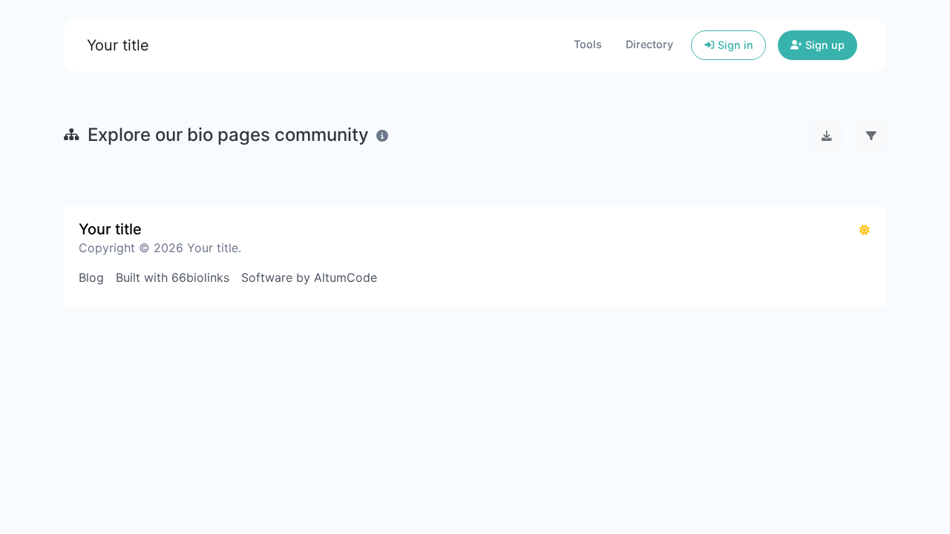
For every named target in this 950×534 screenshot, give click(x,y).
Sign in (734, 45)
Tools (588, 44)
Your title (118, 45)
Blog (91, 277)
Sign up (823, 45)
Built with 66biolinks (172, 277)
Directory (649, 44)
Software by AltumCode (309, 277)
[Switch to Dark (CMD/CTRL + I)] (864, 230)
